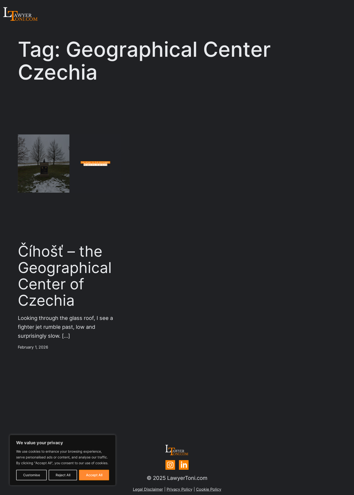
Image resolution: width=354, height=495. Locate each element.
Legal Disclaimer (148, 489)
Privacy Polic (178, 489)
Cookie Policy (208, 489)
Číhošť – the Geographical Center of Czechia (65, 276)
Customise (31, 475)
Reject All (63, 475)
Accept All (94, 475)
